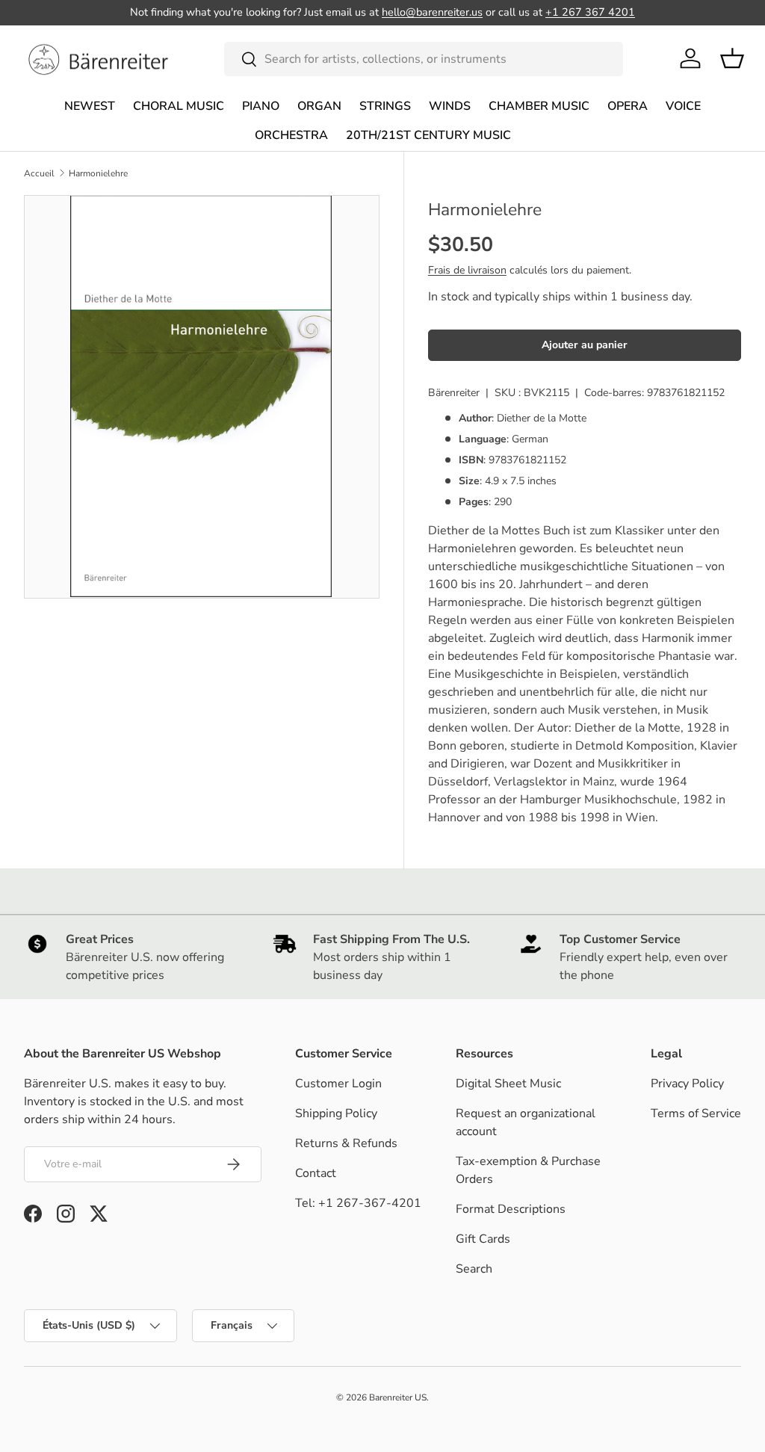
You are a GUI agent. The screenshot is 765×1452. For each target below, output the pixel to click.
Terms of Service (696, 1113)
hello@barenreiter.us (432, 11)
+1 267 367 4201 (590, 11)
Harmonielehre (98, 173)
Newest (89, 106)
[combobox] (424, 59)
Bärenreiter (454, 393)
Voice (683, 106)
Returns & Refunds (346, 1143)
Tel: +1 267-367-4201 (358, 1203)
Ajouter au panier (585, 345)
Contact (315, 1173)
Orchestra (291, 135)
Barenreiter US (398, 1397)
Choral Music (178, 106)
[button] (732, 58)
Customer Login (338, 1083)
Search (474, 1269)
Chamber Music (539, 106)
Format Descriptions (511, 1209)
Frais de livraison (467, 270)
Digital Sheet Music (508, 1083)
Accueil (39, 173)
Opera (627, 106)
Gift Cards (483, 1239)
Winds (450, 106)
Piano (260, 106)
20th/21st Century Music (428, 135)
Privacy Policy (687, 1083)
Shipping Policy (336, 1113)
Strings (385, 106)
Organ (319, 106)
